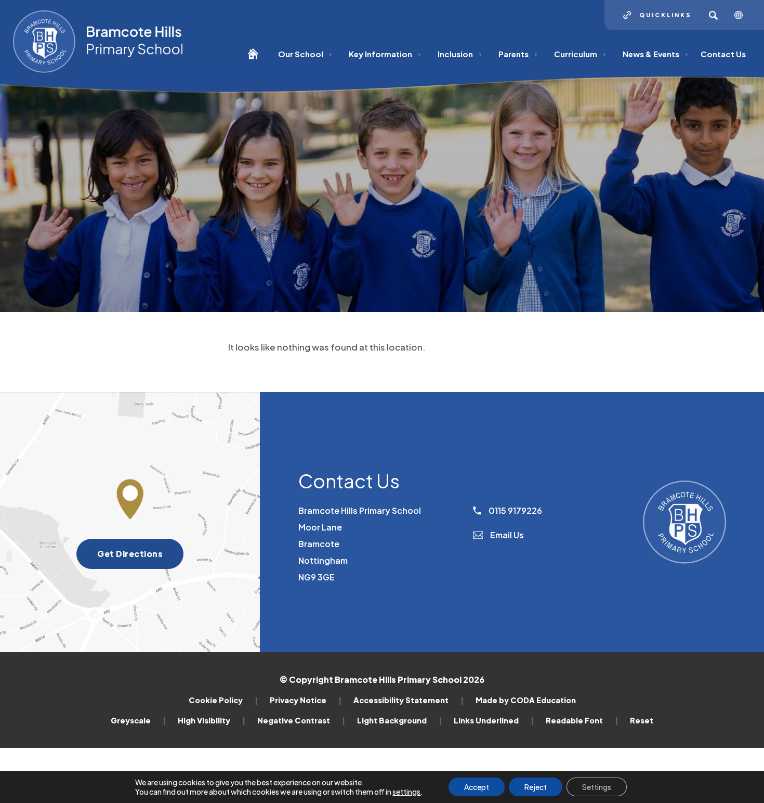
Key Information (385, 54)
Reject (535, 787)
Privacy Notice (305, 700)
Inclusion (460, 54)
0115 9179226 (514, 510)
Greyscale (138, 720)
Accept (476, 787)
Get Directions (140, 558)
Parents (518, 54)
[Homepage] (257, 58)
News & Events (656, 54)
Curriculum (580, 54)
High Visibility (211, 720)
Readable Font (582, 720)
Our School (305, 54)
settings (406, 791)
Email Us (506, 534)
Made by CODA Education (526, 700)
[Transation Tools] (742, 15)
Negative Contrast (301, 720)
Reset (641, 720)
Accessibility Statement (408, 700)
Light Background (399, 720)
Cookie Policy (223, 700)
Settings (596, 787)
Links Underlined (494, 720)
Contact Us (723, 54)
